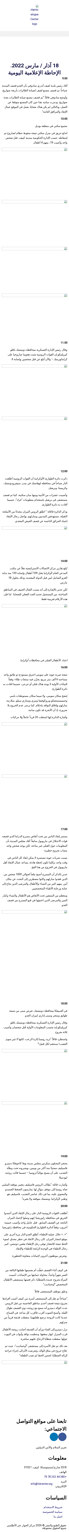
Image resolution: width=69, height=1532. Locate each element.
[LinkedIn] (54, 1437)
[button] (34, 34)
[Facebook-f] (62, 1437)
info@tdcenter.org (41, 1483)
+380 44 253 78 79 (55, 1476)
